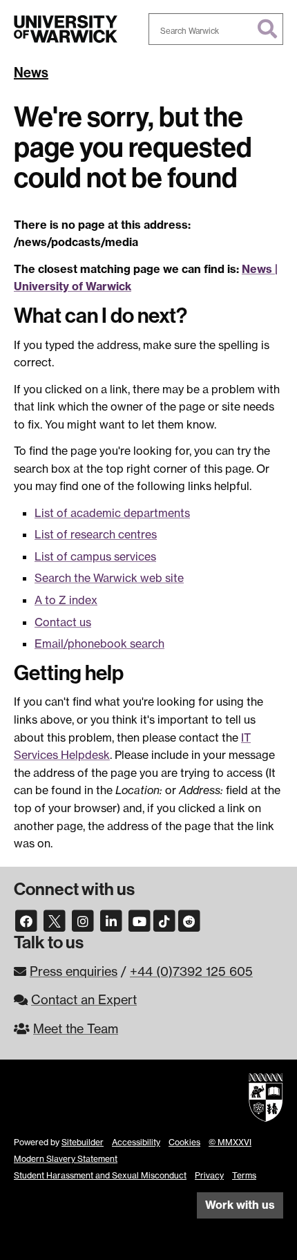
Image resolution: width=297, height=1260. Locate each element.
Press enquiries (73, 971)
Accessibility (136, 1142)
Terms (244, 1175)
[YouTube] (139, 919)
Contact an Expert (84, 999)
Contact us (63, 622)
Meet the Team (75, 1028)
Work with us (240, 1205)
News (31, 72)
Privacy (209, 1175)
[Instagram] (82, 919)
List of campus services (95, 556)
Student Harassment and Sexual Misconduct (100, 1175)
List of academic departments (112, 513)
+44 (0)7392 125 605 (191, 971)
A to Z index (66, 600)
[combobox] (215, 29)
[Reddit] (189, 919)
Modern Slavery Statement (65, 1159)
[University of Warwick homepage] (65, 29)
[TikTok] (164, 919)
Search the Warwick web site (109, 578)
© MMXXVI (230, 1142)
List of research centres (96, 534)
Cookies (184, 1142)
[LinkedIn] (111, 919)
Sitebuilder (82, 1142)
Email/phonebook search (99, 643)
